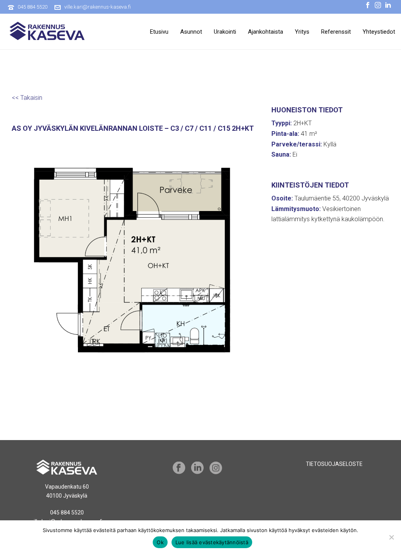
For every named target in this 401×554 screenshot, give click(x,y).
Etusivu (159, 31)
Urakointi (225, 31)
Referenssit (336, 31)
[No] (391, 537)
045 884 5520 (32, 7)
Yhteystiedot (379, 31)
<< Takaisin (27, 97)
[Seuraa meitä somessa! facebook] (179, 468)
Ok (160, 542)
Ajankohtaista (265, 31)
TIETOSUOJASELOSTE (334, 464)
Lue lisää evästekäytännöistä (211, 542)
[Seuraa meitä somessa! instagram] (216, 468)
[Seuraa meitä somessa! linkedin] (197, 468)
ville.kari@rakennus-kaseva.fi (97, 7)
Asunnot (191, 31)
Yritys (302, 31)
